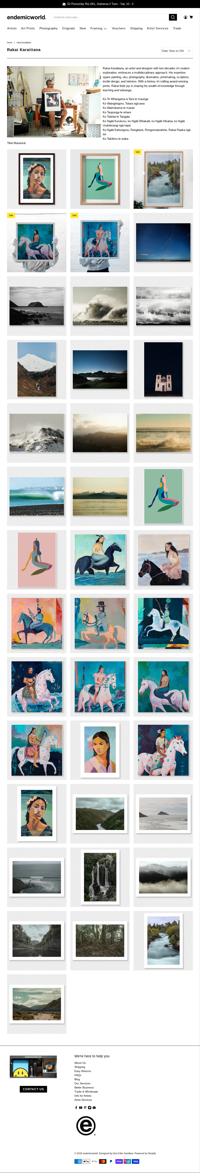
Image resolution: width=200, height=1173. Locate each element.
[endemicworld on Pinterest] (85, 1108)
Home (9, 42)
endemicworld (90, 1153)
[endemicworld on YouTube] (80, 1108)
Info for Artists (82, 1095)
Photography (48, 28)
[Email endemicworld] (94, 1108)
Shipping (136, 28)
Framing (96, 28)
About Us (80, 1062)
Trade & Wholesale (86, 1091)
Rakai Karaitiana (24, 42)
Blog (77, 1079)
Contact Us (33, 1089)
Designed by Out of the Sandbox (116, 1153)
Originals (68, 28)
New (83, 28)
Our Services (82, 1083)
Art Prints (28, 28)
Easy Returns (82, 1071)
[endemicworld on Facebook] (76, 1108)
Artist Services (158, 28)
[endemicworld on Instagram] (89, 1108)
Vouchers (119, 28)
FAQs (77, 1075)
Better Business (84, 1087)
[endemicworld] (26, 17)
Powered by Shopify (145, 1153)
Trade (177, 28)
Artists (12, 28)
